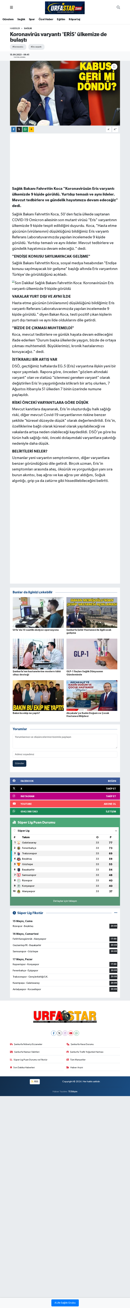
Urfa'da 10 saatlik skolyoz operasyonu (36, 630)
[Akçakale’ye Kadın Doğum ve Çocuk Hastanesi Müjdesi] (91, 695)
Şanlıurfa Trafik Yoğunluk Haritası (86, 1052)
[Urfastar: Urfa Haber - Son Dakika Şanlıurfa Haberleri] (65, 7)
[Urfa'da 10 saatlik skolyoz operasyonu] (38, 612)
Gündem (7, 19)
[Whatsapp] (76, 1033)
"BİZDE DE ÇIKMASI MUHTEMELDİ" (43, 328)
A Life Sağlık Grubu (65, 1303)
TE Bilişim (72, 1091)
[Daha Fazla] (31, 129)
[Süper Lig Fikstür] (115, 913)
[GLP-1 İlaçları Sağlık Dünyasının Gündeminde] (91, 654)
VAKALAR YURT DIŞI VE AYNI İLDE (41, 296)
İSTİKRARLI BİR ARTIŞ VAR (34, 359)
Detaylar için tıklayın (65, 901)
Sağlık (21, 19)
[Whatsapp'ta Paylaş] (25, 129)
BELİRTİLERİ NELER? (29, 451)
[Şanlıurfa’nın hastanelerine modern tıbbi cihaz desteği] (38, 654)
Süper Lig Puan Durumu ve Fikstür (30, 1060)
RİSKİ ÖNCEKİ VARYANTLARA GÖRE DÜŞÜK (50, 403)
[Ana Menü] (11, 7)
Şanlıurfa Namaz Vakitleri (26, 1052)
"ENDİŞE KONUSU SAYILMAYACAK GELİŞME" (51, 256)
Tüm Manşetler (78, 1060)
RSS (36, 1081)
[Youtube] (70, 1033)
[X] (59, 1033)
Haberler (15, 28)
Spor (32, 19)
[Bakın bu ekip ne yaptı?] (38, 695)
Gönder (19, 763)
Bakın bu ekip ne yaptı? (26, 713)
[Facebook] (53, 1033)
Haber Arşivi (76, 1067)
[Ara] (118, 8)
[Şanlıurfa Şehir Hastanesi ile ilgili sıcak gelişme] (91, 612)
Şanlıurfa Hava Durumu (82, 1044)
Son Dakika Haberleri (24, 1067)
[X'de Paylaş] (19, 129)
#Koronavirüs (17, 47)
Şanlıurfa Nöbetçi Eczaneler (28, 1044)
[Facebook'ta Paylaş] (13, 129)
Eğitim (61, 19)
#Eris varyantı (36, 47)
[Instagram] (65, 1033)
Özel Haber (46, 19)
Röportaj (74, 19)
